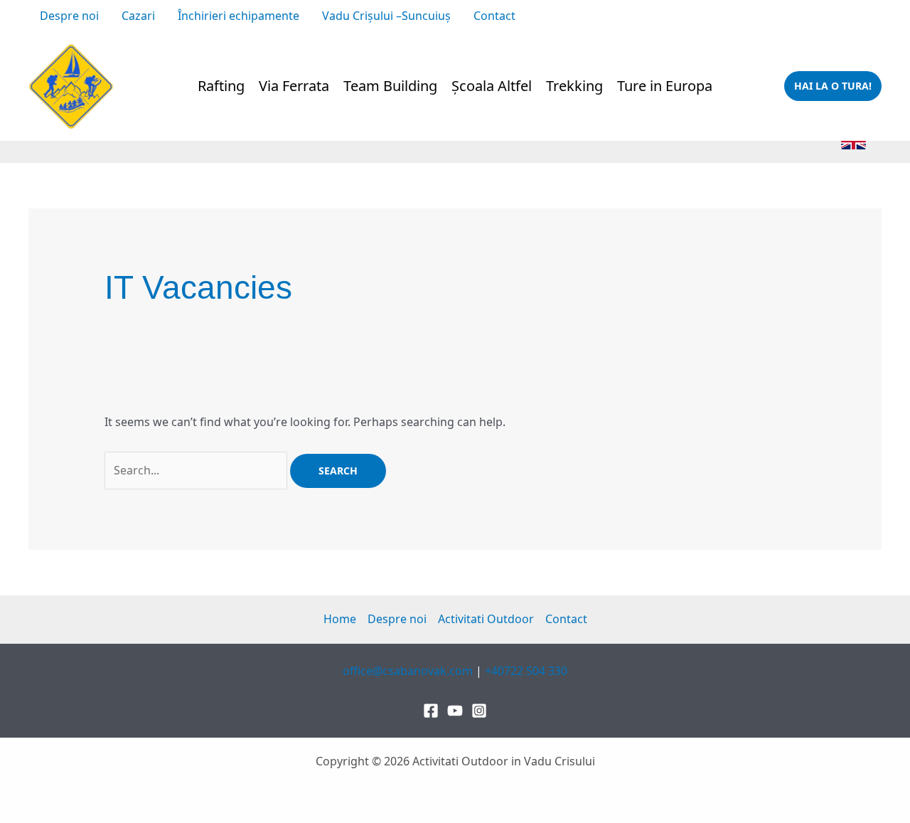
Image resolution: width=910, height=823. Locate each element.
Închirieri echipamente (238, 15)
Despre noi (69, 15)
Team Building (390, 85)
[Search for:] (197, 470)
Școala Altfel (491, 85)
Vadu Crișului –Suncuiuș (386, 15)
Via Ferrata (294, 85)
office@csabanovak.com (729, 16)
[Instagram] (626, 17)
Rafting (221, 85)
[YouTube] (648, 17)
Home (339, 619)
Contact (494, 15)
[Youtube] (455, 710)
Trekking (574, 85)
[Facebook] (603, 17)
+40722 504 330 (840, 16)
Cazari (138, 15)
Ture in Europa (664, 85)
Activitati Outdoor (486, 619)
